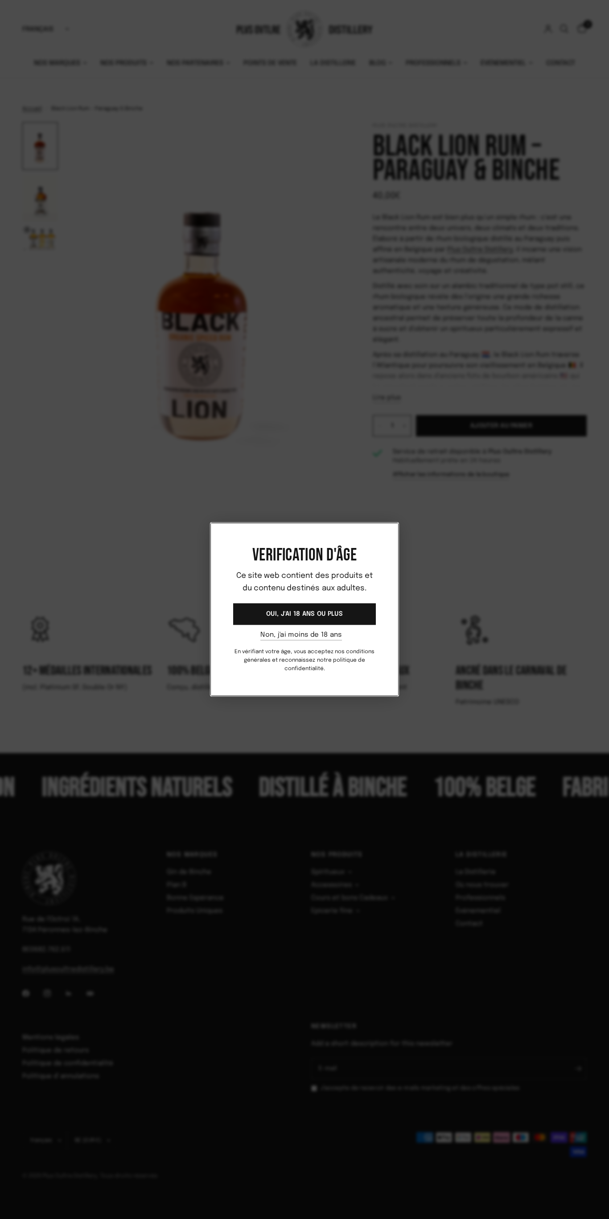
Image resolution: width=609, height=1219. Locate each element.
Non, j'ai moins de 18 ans (301, 634)
